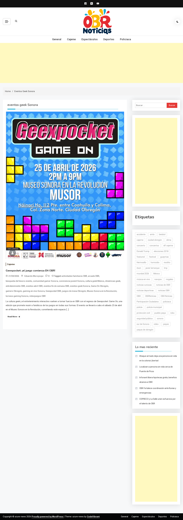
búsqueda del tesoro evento (19, 281)
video (156, 324)
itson (139, 268)
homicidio (155, 262)
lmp (165, 268)
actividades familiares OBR (74, 276)
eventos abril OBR (34, 286)
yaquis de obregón (145, 330)
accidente (141, 234)
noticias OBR (164, 290)
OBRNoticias (150, 296)
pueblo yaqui (160, 313)
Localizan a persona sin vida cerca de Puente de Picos (156, 369)
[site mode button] (177, 21)
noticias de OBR (163, 285)
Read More (12, 317)
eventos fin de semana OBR (56, 286)
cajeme (140, 240)
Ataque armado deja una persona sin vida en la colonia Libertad (158, 358)
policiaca (167, 301)
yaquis (166, 324)
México (156, 273)
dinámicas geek (112, 281)
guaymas (164, 257)
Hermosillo (141, 262)
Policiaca (125, 39)
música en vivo (143, 279)
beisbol (162, 234)
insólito (167, 262)
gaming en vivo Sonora (34, 291)
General (56, 39)
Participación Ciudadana (148, 301)
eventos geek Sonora (80, 286)
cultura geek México (94, 281)
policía (139, 307)
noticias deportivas (145, 290)
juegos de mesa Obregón (74, 291)
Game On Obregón (99, 286)
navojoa (158, 279)
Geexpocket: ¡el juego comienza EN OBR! (30, 270)
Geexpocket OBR (53, 291)
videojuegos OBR (37, 296)
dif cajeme (168, 245)
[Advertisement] (91, 63)
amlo (152, 234)
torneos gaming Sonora (17, 296)
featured (141, 257)
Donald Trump (143, 251)
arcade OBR (93, 276)
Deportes (108, 39)
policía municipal (154, 307)
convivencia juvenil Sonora (71, 281)
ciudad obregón (155, 240)
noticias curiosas (144, 285)
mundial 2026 (143, 273)
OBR (139, 296)
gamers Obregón (14, 291)
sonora (160, 318)
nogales (169, 279)
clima (168, 240)
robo (172, 313)
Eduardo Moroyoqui (33, 276)
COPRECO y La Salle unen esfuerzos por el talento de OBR (157, 401)
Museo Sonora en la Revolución (102, 291)
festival (152, 257)
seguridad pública (145, 318)
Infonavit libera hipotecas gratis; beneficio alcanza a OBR (158, 379)
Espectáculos (89, 39)
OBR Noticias (166, 296)
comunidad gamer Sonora (45, 281)
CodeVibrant (93, 516)
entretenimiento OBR (15, 286)
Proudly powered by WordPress (48, 516)
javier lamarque (153, 268)
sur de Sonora (143, 324)
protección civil (143, 313)
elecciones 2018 (161, 251)
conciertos (154, 245)
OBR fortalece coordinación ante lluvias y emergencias (157, 390)
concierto (141, 245)
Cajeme (71, 39)
